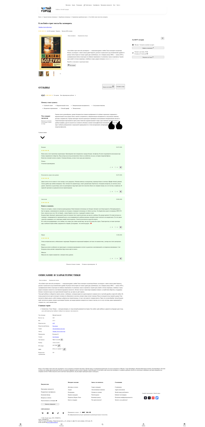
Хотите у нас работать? (121, 400)
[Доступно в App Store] (145, 397)
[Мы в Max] (48, 413)
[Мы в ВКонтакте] (43, 413)
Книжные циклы (96, 397)
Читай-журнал (95, 395)
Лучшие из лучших (96, 392)
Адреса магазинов (120, 389)
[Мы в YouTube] (53, 413)
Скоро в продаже (96, 387)
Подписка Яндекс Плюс (74, 397)
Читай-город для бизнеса (122, 392)
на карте (152, 44)
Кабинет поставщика (120, 395)
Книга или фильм (72, 35)
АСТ (54, 323)
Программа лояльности (47, 389)
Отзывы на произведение (88, 264)
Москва (137, 44)
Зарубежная (56, 337)
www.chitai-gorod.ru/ (52, 422)
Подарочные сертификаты (48, 392)
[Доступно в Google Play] (149, 397)
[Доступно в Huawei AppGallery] (153, 397)
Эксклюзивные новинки (98, 389)
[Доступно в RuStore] (157, 397)
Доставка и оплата (73, 387)
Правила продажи (73, 395)
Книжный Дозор (45, 395)
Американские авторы (83, 35)
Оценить (58, 31)
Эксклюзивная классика (59, 328)
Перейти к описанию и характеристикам (77, 61)
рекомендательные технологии (99, 414)
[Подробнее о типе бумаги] (61, 340)
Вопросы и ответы (46, 397)
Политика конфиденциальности (123, 397)
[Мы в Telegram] (64, 413)
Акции (70, 389)
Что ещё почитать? (96, 400)
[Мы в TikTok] (58, 413)
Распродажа (71, 392)
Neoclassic (55, 326)
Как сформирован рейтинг (67, 95)
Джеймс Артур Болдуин (45, 27)
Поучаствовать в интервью (48, 400)
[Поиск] (102, 424)
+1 (60, 73)
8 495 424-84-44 (45, 409)
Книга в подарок (72, 400)
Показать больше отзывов (73, 264)
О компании (118, 387)
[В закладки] (162, 38)
